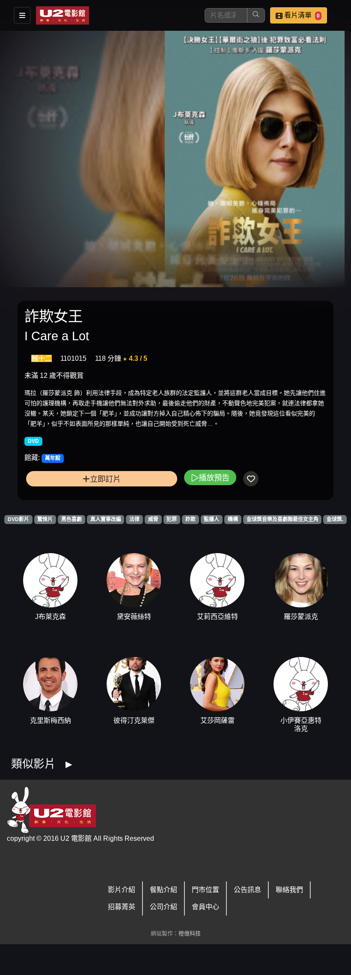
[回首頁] (62, 15)
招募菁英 (121, 906)
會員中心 (205, 906)
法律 (134, 519)
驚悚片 (45, 519)
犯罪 (172, 519)
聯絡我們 (289, 889)
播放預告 (214, 477)
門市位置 (205, 889)
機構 (233, 519)
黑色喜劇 (71, 519)
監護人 (211, 519)
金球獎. (335, 519)
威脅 (153, 519)
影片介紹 (121, 889)
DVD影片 (18, 519)
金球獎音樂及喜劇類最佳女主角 (282, 519)
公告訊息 (247, 889)
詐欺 (190, 519)
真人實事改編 (105, 519)
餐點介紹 (163, 889)
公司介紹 (163, 906)
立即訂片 (105, 478)
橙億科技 (189, 933)
